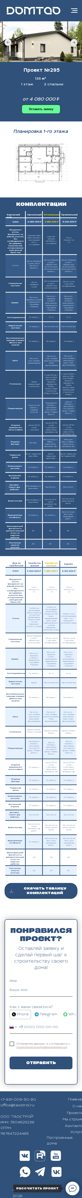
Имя (13, 981)
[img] (40, 1156)
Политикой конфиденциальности (41, 1047)
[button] (41, 109)
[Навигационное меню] (74, 10)
